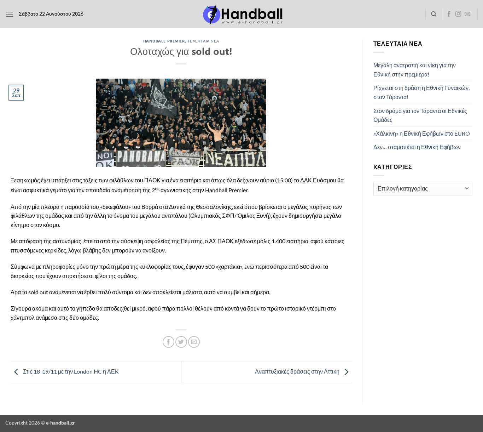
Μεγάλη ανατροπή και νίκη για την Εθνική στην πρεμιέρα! (414, 70)
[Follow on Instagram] (458, 14)
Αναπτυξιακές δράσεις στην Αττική (298, 371)
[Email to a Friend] (194, 342)
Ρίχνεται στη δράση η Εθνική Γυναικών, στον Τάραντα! (421, 92)
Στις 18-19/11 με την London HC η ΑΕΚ (70, 371)
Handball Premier (164, 41)
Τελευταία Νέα (203, 41)
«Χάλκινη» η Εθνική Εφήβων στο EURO (421, 133)
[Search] (433, 14)
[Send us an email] (467, 14)
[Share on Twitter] (181, 342)
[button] (9, 14)
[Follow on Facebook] (449, 14)
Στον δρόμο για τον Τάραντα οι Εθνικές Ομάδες (420, 115)
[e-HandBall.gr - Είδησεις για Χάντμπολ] (241, 14)
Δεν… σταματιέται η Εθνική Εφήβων (417, 146)
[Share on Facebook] (168, 342)
